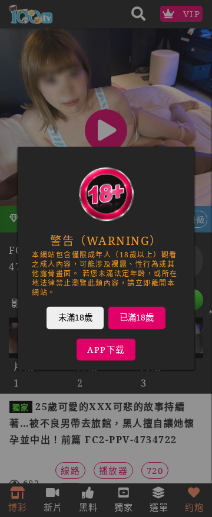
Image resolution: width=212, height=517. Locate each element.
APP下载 (106, 349)
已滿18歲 (137, 317)
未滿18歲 (75, 317)
